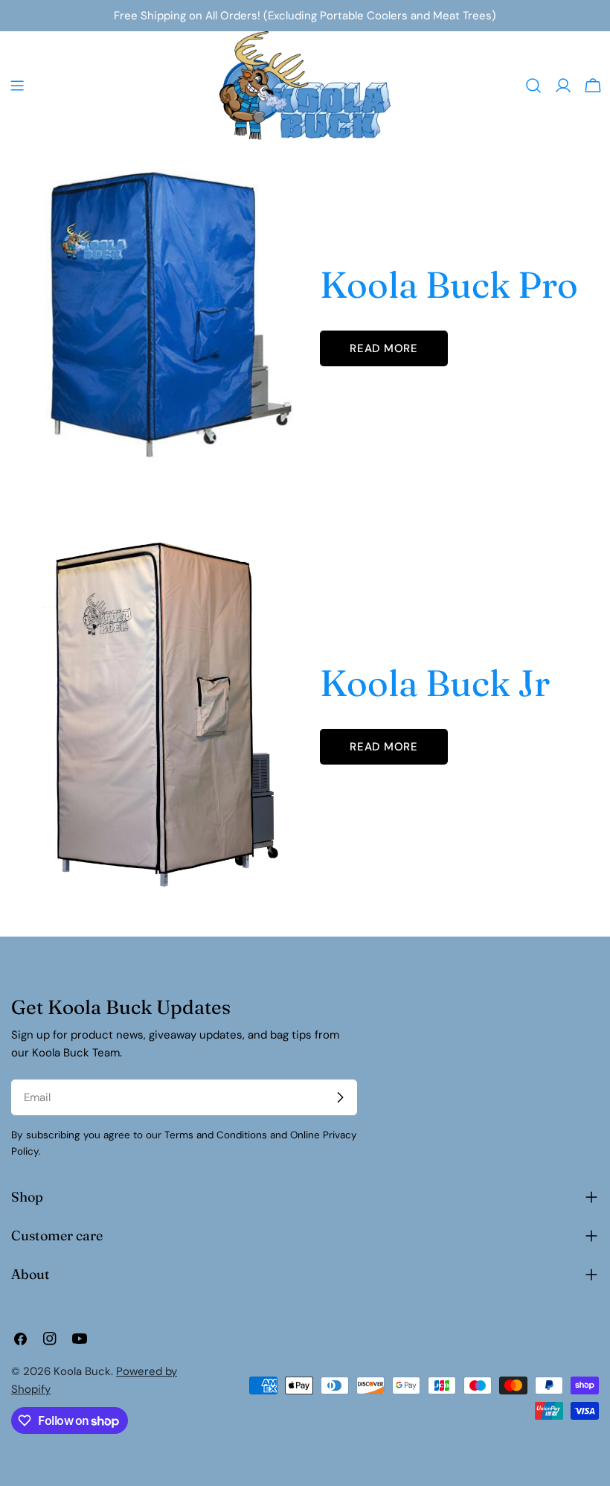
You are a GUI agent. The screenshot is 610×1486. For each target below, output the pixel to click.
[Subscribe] (340, 1097)
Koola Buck (82, 1371)
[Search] (533, 86)
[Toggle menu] (17, 86)
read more (384, 348)
